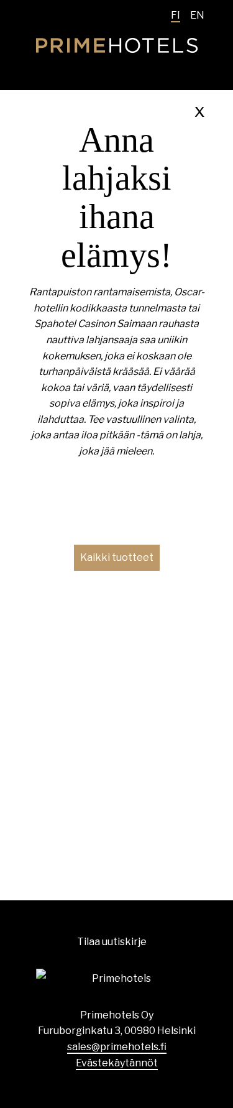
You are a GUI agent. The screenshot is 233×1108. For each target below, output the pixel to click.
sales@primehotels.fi (117, 1047)
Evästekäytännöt (117, 1063)
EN (197, 15)
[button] (117, 558)
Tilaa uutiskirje (112, 942)
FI (175, 15)
